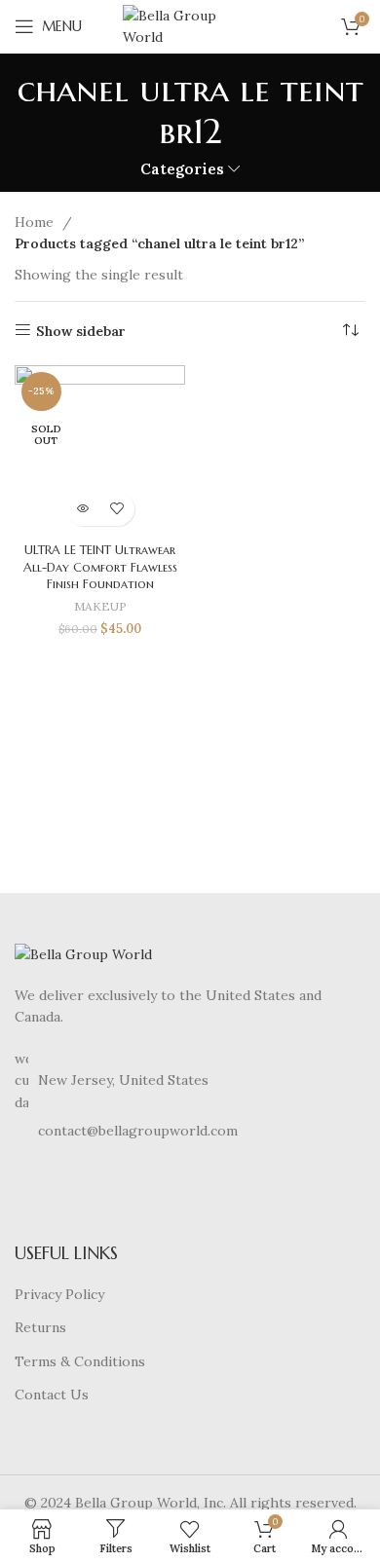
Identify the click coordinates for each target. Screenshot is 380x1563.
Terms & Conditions (80, 1361)
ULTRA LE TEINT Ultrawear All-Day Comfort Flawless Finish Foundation (100, 567)
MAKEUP (100, 606)
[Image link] (83, 952)
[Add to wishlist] (117, 509)
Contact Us (52, 1394)
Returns (40, 1327)
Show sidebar (81, 330)
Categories (182, 169)
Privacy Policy (59, 1294)
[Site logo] (190, 25)
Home (36, 222)
